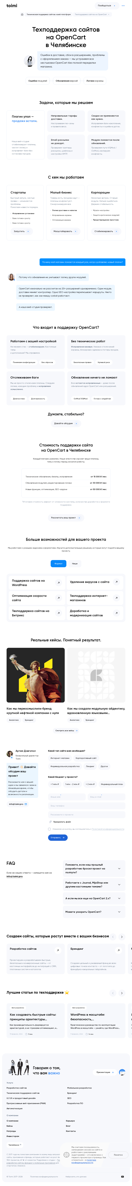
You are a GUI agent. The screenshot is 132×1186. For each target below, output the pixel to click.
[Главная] (22, 14)
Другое (104, 766)
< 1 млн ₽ (55, 784)
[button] (112, 936)
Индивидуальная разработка (65, 766)
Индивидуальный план (112, 784)
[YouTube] (122, 1177)
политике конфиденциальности (84, 1161)
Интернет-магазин (60, 758)
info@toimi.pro (16, 804)
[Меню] (123, 5)
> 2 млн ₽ (90, 784)
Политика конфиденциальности (44, 1177)
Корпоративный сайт (86, 758)
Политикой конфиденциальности (108, 829)
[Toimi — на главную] (12, 6)
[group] (36, 685)
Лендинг (90, 766)
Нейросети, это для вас (76, 1177)
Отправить (56, 838)
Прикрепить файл (62, 822)
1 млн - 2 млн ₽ (72, 784)
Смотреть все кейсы (64, 731)
